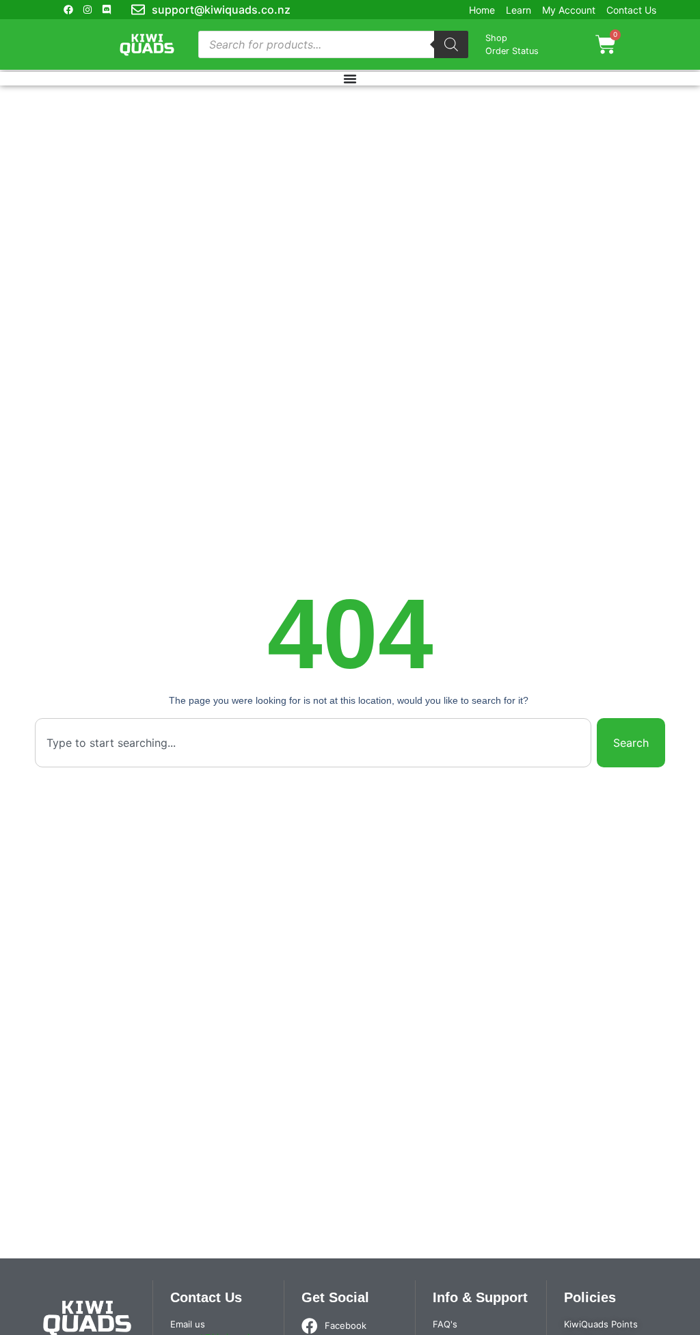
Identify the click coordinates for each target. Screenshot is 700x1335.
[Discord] (106, 9)
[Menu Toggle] (350, 78)
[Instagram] (87, 9)
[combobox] (313, 742)
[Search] (451, 44)
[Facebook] (68, 9)
